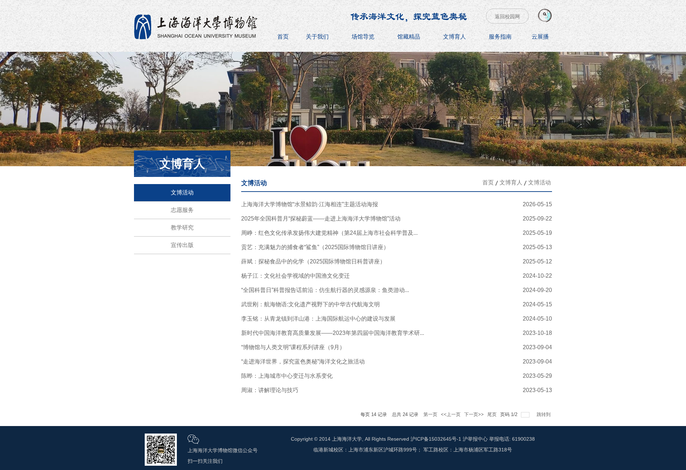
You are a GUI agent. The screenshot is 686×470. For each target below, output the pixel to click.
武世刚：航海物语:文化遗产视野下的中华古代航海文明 (310, 304)
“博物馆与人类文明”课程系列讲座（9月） (293, 347)
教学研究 (182, 227)
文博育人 (454, 37)
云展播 (540, 37)
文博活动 (182, 192)
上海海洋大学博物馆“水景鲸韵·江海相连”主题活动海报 (309, 204)
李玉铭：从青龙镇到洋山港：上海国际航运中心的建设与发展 (318, 319)
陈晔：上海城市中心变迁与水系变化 (287, 376)
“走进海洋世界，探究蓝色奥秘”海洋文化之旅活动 (303, 361)
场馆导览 (363, 37)
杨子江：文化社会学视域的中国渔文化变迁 (295, 276)
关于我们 (317, 37)
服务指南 (500, 37)
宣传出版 (182, 245)
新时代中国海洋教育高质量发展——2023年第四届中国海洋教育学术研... (332, 333)
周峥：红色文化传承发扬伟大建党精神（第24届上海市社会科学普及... (329, 233)
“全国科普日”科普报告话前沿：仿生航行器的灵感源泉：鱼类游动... (325, 290)
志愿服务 (182, 210)
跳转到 (544, 414)
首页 (283, 37)
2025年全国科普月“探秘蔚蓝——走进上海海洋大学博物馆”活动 (321, 219)
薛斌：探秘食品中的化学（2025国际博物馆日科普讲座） (313, 261)
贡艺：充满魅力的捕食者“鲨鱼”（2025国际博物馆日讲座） (315, 247)
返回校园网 (507, 16)
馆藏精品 (408, 37)
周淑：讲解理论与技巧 (269, 390)
